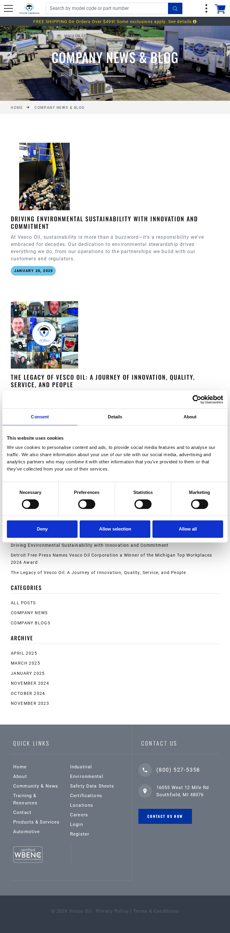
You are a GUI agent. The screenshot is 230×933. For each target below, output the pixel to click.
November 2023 (30, 703)
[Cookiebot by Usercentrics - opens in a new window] (197, 399)
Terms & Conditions (156, 911)
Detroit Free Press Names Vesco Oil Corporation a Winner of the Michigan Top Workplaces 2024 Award (111, 559)
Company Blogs (30, 623)
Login (76, 824)
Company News (29, 612)
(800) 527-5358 (178, 770)
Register (79, 834)
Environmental (86, 776)
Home (17, 108)
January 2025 (28, 673)
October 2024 (28, 693)
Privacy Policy (112, 911)
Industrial (81, 767)
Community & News (35, 786)
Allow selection (115, 528)
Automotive (26, 831)
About (20, 776)
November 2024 (30, 683)
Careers (79, 815)
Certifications (86, 795)
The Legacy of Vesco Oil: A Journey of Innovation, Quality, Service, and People (98, 572)
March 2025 (25, 663)
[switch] (86, 504)
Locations (81, 805)
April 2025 (24, 653)
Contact (22, 812)
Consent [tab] (40, 416)
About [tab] (190, 416)
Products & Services (36, 822)
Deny (42, 528)
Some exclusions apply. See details (155, 21)
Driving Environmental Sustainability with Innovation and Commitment (90, 545)
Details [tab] (115, 416)
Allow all (188, 528)
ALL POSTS (23, 602)
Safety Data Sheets (92, 786)
